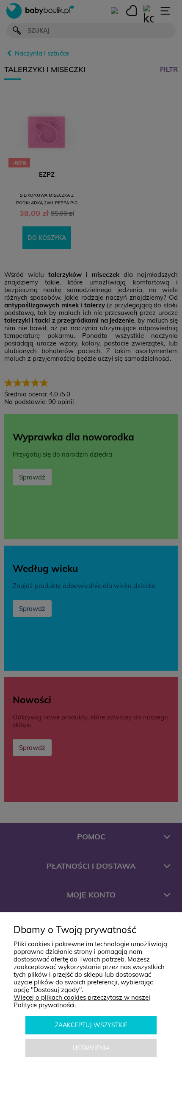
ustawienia (91, 1048)
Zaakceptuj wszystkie (91, 1025)
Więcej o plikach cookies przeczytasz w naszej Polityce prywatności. (82, 1001)
